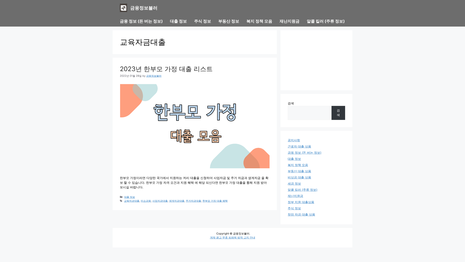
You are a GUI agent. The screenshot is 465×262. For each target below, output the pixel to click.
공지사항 (294, 140)
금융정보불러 (143, 8)
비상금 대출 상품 (299, 177)
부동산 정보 (228, 21)
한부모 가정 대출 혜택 (215, 200)
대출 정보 (178, 21)
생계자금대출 (176, 200)
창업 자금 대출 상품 (301, 214)
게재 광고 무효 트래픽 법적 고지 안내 (232, 237)
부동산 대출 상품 (299, 171)
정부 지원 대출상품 (301, 202)
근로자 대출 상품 (299, 146)
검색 (291, 103)
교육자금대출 (131, 200)
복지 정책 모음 (259, 21)
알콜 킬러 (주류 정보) (326, 21)
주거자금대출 (193, 200)
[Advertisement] (316, 60)
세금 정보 (294, 183)
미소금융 (146, 200)
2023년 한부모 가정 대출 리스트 (166, 69)
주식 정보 (202, 21)
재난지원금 (290, 21)
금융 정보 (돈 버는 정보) (141, 21)
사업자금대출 (160, 200)
